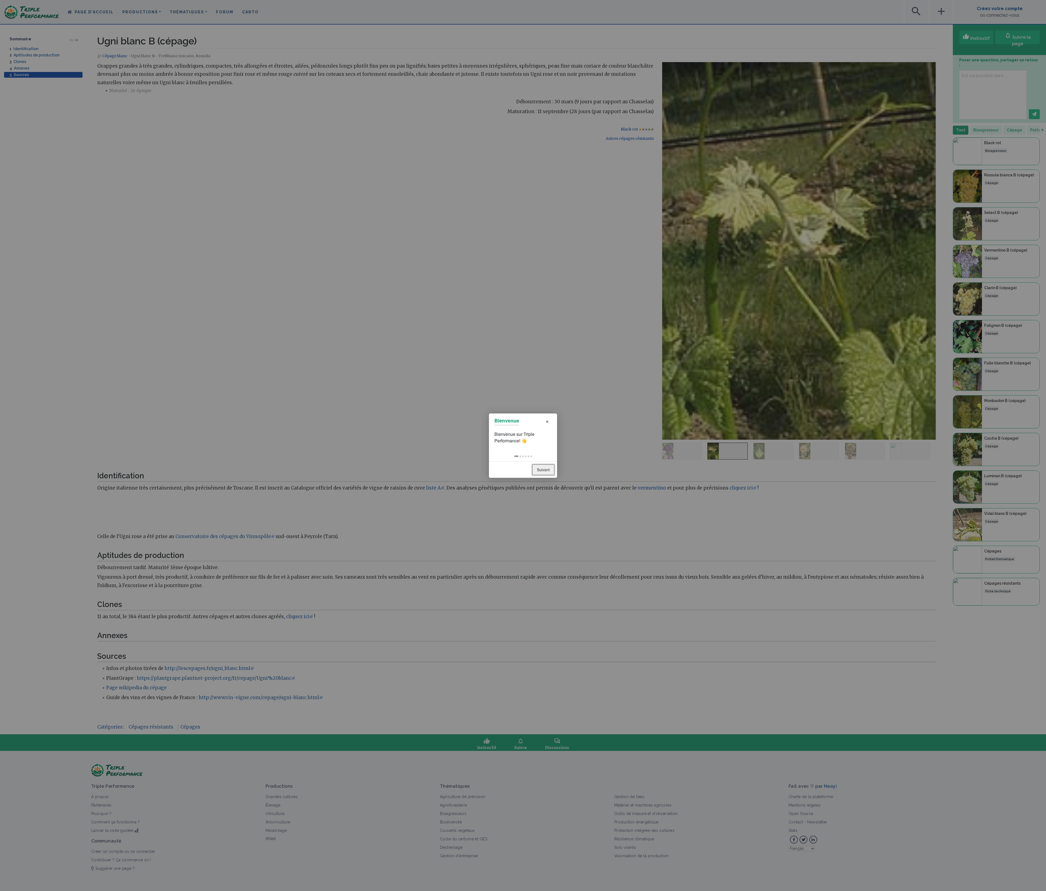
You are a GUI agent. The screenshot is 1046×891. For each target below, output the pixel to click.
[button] (516, 456)
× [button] (547, 421)
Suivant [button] (543, 469)
